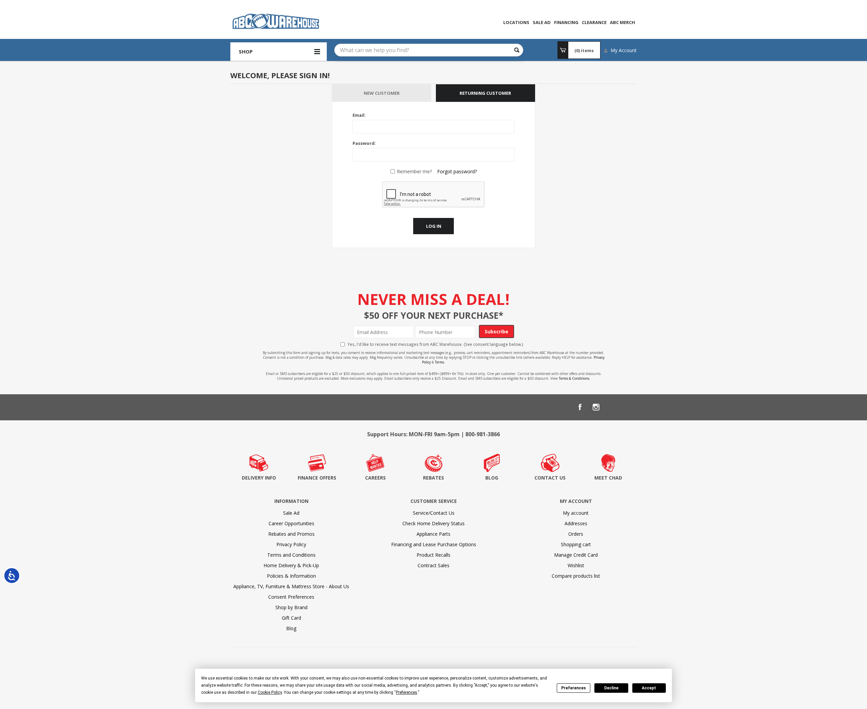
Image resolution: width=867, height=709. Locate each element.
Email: (359, 115)
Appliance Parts (433, 534)
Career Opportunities (291, 523)
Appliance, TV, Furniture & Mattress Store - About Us (291, 586)
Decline (611, 688)
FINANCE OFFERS (317, 477)
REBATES (433, 477)
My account (576, 513)
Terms (439, 362)
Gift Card (291, 618)
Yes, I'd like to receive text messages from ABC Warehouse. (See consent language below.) (435, 344)
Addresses (576, 523)
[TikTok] (628, 407)
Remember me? (414, 171)
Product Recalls (433, 555)
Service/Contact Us (433, 513)
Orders (575, 534)
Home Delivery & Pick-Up (291, 565)
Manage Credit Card (576, 555)
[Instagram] (596, 407)
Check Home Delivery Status (433, 523)
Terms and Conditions (291, 555)
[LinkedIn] (612, 407)
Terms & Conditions (574, 378)
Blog (291, 628)
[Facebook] (579, 407)
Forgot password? (457, 171)
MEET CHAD (608, 477)
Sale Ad (291, 513)
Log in (433, 226)
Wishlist (576, 565)
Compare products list (576, 576)
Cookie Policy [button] (270, 692)
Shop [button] (246, 51)
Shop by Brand (291, 607)
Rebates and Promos (291, 534)
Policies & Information (291, 576)
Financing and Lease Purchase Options (433, 544)
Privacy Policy (291, 544)
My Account (624, 50)
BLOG (491, 477)
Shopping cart (576, 544)
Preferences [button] (406, 692)
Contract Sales (433, 565)
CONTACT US (550, 477)
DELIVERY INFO (259, 477)
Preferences (573, 688)
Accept (649, 688)
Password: (364, 143)
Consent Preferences (291, 597)
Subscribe (496, 331)
